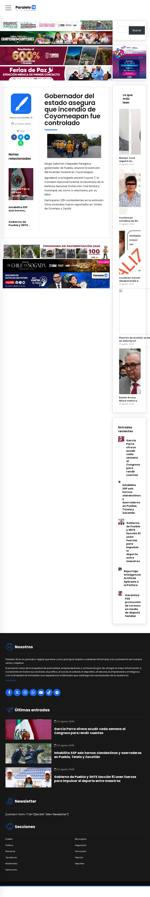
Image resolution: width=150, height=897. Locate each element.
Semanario (11, 869)
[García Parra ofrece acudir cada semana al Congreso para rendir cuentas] (20, 184)
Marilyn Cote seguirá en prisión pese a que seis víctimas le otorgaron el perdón (129, 159)
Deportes (79, 863)
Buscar (137, 30)
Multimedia (11, 863)
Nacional (10, 851)
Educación (80, 851)
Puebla (9, 839)
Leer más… (11, 680)
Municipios (81, 839)
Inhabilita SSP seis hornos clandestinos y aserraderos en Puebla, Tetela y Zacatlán (131, 499)
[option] (74, 146)
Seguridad (80, 845)
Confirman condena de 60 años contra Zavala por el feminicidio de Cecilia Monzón (128, 219)
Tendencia (11, 857)
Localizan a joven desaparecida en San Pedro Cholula (129, 279)
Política (9, 845)
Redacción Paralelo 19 (21, 117)
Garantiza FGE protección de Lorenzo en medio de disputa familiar (133, 606)
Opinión (79, 857)
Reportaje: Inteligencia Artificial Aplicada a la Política (132, 578)
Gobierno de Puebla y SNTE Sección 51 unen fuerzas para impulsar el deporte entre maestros (133, 542)
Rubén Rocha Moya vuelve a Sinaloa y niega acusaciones (128, 399)
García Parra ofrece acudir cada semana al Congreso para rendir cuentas (133, 458)
